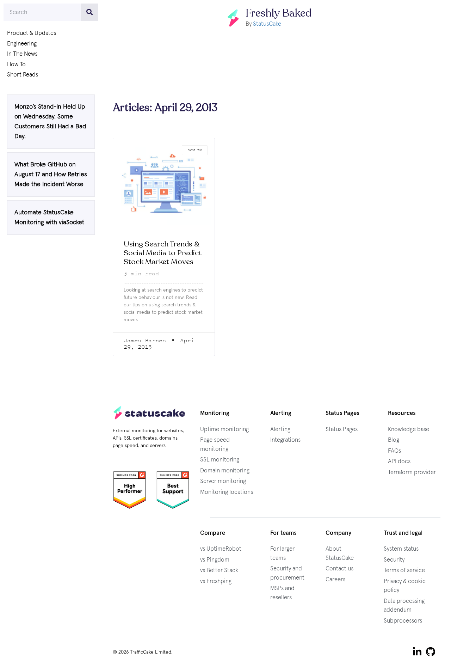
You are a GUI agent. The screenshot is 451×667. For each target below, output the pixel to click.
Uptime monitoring (224, 430)
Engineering (22, 44)
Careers (335, 580)
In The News (22, 54)
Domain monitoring (224, 471)
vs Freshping (215, 582)
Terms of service (404, 571)
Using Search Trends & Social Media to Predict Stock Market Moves (163, 253)
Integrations (285, 440)
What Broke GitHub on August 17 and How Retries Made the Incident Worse (50, 174)
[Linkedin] (417, 652)
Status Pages (342, 430)
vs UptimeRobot (220, 549)
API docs (399, 462)
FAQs (394, 451)
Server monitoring (223, 481)
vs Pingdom (214, 560)
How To (16, 65)
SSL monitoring (219, 460)
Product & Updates (31, 33)
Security (394, 560)
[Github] (430, 652)
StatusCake (267, 24)
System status (401, 549)
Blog (393, 440)
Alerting (280, 430)
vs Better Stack (219, 571)
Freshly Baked (278, 13)
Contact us (339, 569)
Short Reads (22, 75)
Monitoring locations (226, 492)
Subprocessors (403, 621)
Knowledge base (408, 430)
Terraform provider (412, 473)
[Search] (89, 12)
